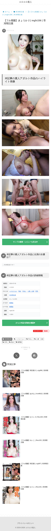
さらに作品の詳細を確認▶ (25, 323)
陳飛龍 (11, 303)
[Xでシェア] (16, 356)
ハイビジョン (13, 291)
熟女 (20, 291)
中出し (24, 291)
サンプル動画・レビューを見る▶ (25, 242)
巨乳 (36, 291)
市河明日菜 (12, 295)
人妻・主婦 (31, 291)
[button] (34, 356)
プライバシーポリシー (25, 523)
